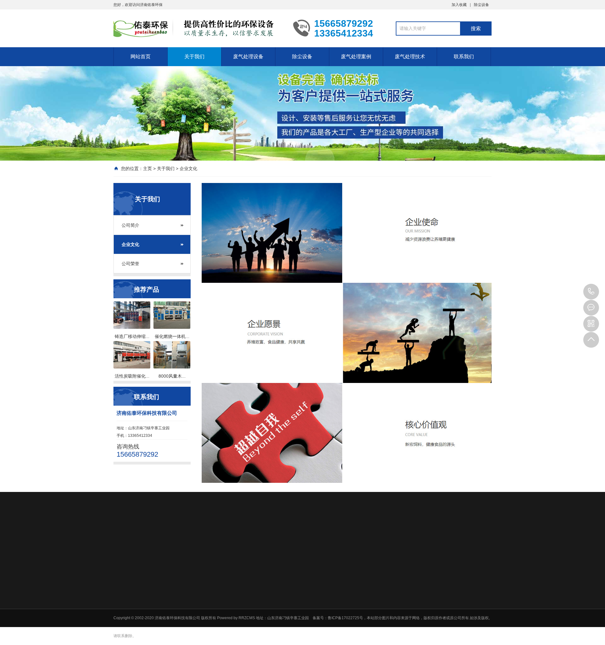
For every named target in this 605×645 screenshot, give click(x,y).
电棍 (471, 537)
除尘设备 (481, 5)
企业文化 (188, 168)
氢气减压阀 (256, 537)
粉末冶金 (313, 537)
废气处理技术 (410, 56)
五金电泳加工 (422, 537)
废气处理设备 (248, 56)
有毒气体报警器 (131, 546)
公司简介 (130, 225)
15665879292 (591, 292)
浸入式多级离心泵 (213, 546)
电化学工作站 (224, 537)
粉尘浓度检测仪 (170, 546)
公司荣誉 (130, 263)
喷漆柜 (442, 606)
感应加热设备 (155, 537)
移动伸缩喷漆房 (294, 589)
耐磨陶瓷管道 (190, 537)
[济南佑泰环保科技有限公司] (198, 27)
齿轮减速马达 (253, 546)
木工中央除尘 (348, 598)
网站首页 (140, 56)
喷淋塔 (286, 622)
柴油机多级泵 (317, 546)
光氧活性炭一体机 (296, 614)
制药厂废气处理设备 (398, 614)
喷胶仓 (442, 614)
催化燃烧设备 (292, 598)
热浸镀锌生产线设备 (350, 537)
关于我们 (194, 56)
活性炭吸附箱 (292, 606)
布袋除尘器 (346, 606)
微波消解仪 (284, 546)
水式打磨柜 (346, 614)
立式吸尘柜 (346, 589)
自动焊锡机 (286, 537)
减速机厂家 (390, 537)
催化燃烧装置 (392, 598)
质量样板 (452, 537)
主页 (147, 168)
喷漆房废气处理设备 (398, 622)
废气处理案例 (356, 56)
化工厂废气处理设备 (398, 606)
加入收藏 (459, 5)
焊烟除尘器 (346, 622)
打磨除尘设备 (448, 598)
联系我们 (464, 56)
